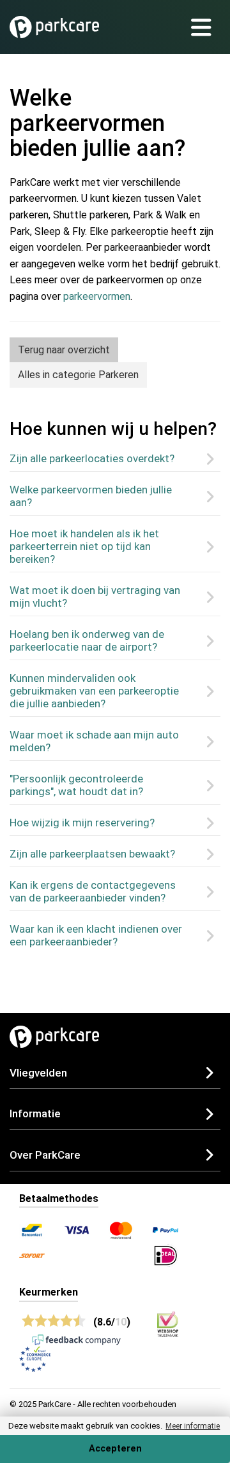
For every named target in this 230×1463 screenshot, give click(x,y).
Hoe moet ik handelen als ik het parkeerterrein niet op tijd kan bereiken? (84, 546)
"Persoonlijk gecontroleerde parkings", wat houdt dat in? (76, 785)
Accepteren (115, 1448)
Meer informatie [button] (192, 1426)
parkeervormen (96, 296)
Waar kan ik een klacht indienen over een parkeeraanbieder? (96, 935)
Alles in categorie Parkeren (78, 375)
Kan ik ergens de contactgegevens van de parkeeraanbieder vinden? (93, 891)
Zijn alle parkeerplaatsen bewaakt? (92, 853)
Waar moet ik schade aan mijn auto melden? (94, 741)
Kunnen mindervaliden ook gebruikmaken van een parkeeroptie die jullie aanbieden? (94, 691)
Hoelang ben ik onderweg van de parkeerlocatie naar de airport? (87, 640)
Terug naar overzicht (64, 350)
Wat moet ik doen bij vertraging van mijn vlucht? (95, 596)
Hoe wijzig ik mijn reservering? (82, 822)
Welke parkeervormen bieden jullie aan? (91, 496)
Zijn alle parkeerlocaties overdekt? (92, 458)
